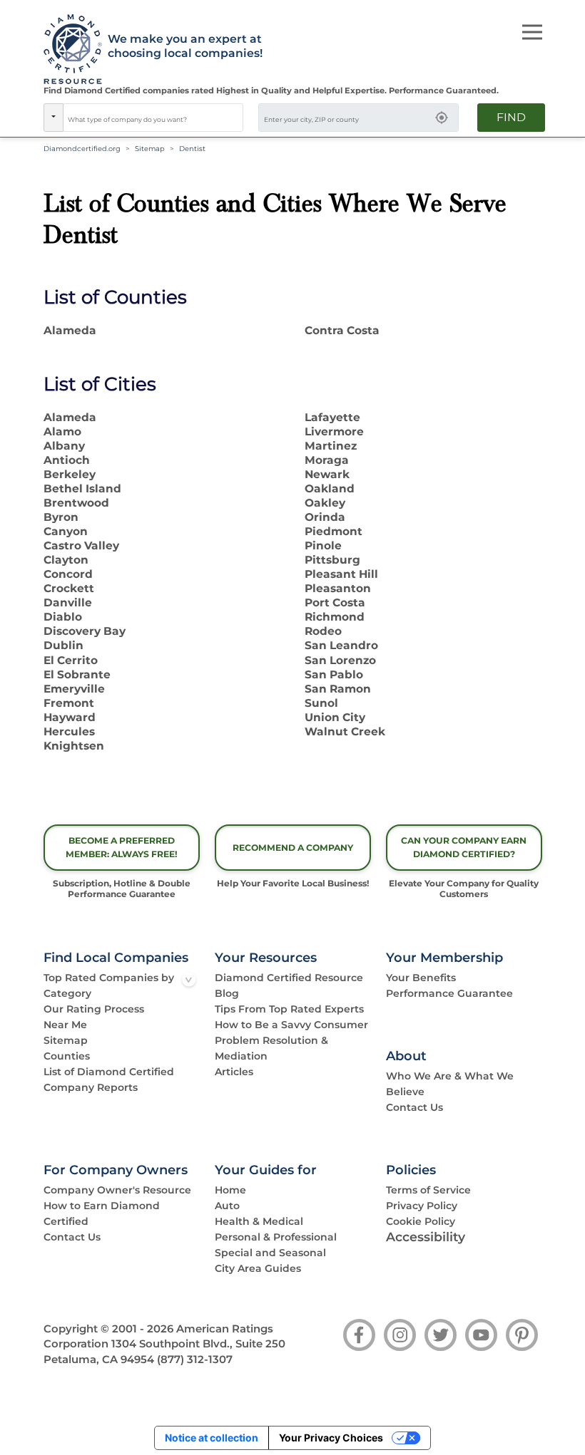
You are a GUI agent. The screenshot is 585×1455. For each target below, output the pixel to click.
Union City (335, 717)
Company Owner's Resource (117, 1190)
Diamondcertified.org (82, 148)
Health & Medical (259, 1221)
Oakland (330, 488)
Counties (67, 1056)
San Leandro (341, 645)
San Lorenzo (340, 660)
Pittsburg (332, 559)
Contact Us (414, 1107)
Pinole (323, 545)
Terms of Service (428, 1190)
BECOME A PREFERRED (122, 847)
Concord (68, 574)
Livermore (334, 431)
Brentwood (76, 502)
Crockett (69, 588)
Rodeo (323, 631)
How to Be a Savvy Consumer (291, 1024)
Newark (327, 474)
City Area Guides (258, 1268)
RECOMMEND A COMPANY (293, 847)
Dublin (63, 645)
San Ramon (338, 688)
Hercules (69, 731)
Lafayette (332, 417)
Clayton (66, 559)
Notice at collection (211, 1437)
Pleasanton (338, 588)
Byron (61, 517)
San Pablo (334, 674)
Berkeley (70, 474)
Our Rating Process (94, 1009)
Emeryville (74, 688)
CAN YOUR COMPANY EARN (463, 847)
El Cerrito (71, 660)
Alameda (70, 330)
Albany (64, 445)
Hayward (70, 717)
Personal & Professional (276, 1237)
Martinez (331, 445)
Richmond (335, 616)
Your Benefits (421, 977)
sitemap (150, 148)
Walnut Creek (345, 731)
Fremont (69, 703)
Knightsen (74, 745)
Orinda (325, 517)
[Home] (68, 50)
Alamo (62, 431)
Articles (234, 1071)
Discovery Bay (85, 631)
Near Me (65, 1024)
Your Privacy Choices (331, 1437)
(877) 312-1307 (195, 1359)
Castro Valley (81, 545)
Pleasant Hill (341, 574)
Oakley (325, 502)
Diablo (63, 616)
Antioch (67, 460)
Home (230, 1190)
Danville (68, 602)
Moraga (327, 460)
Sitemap (66, 1040)
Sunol (321, 703)
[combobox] (153, 117)
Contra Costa (342, 330)
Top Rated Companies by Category (109, 985)
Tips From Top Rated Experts (289, 1009)
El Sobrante (77, 674)
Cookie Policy (420, 1221)
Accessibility (425, 1236)
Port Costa (335, 602)
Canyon (66, 531)
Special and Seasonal (270, 1252)
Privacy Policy (421, 1205)
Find (511, 117)
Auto (227, 1205)
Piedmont (333, 531)
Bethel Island (82, 488)
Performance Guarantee (449, 993)
